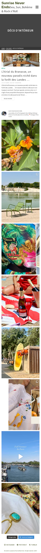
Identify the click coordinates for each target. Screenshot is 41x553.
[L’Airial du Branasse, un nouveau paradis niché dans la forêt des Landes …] (20, 59)
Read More (8, 99)
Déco (3, 68)
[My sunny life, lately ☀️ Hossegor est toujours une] (20, 352)
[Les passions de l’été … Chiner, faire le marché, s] (20, 404)
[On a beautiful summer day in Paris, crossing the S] (20, 456)
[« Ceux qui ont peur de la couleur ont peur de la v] (20, 249)
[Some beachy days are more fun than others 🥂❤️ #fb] (20, 300)
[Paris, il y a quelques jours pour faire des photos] (20, 197)
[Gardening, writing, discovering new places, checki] (20, 145)
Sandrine (18, 83)
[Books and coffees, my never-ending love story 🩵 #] (20, 508)
